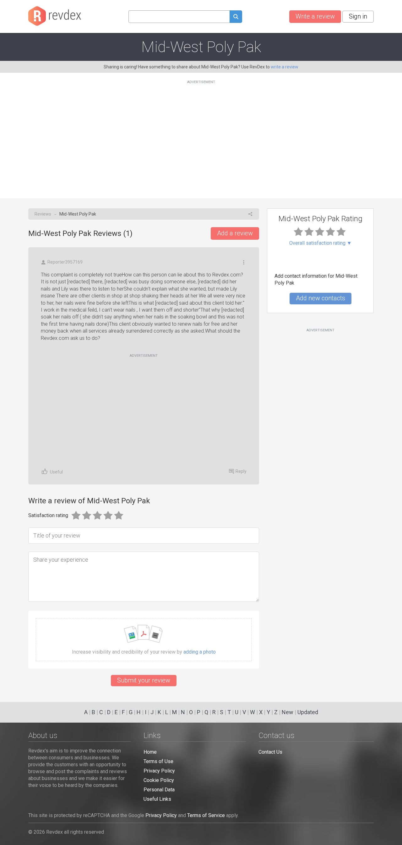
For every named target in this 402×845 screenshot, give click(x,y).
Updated (307, 712)
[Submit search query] (236, 17)
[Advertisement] (201, 135)
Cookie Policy (159, 780)
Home (150, 752)
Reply (241, 471)
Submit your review (143, 680)
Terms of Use (158, 761)
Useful (56, 471)
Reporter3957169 (65, 262)
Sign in (358, 16)
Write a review (315, 16)
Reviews (43, 214)
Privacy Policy (159, 771)
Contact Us (270, 752)
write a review (284, 66)
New (287, 712)
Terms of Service (206, 815)
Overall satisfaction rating (320, 243)
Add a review (235, 233)
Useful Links (157, 799)
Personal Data (159, 790)
